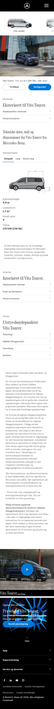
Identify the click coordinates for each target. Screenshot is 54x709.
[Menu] (46, 5)
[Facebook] (4, 680)
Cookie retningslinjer (35, 686)
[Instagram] (23, 680)
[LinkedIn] (10, 680)
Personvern (8, 692)
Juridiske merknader (12, 686)
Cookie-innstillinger (25, 692)
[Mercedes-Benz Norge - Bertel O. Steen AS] (27, 6)
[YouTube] (17, 680)
